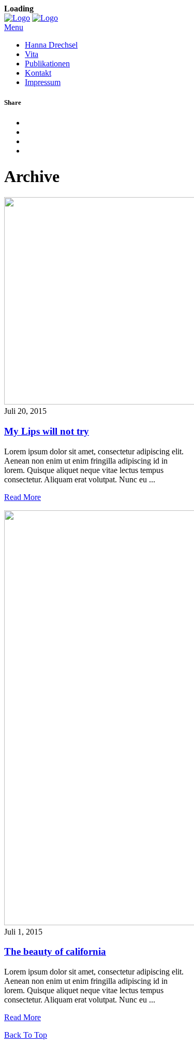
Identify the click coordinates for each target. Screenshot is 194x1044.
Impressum (43, 82)
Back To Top (25, 1035)
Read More (22, 497)
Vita (31, 54)
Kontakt (38, 72)
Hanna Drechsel (51, 44)
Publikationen (47, 63)
